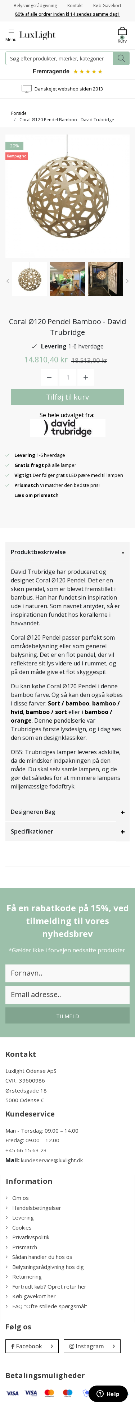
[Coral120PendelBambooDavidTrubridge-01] (29, 279)
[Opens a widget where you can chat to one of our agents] (108, 1394)
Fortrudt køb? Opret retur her (49, 1286)
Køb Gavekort (107, 6)
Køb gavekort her (34, 1296)
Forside (19, 113)
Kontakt (75, 6)
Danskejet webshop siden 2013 (69, 89)
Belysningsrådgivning (35, 6)
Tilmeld (67, 1016)
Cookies (22, 1227)
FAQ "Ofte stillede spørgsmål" (49, 1306)
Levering (23, 1217)
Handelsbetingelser (36, 1207)
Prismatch (24, 1247)
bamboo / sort (46, 712)
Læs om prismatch (36, 495)
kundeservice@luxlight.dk (52, 1160)
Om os (20, 1197)
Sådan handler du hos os (42, 1256)
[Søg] (121, 58)
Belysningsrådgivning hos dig (48, 1266)
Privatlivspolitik (30, 1237)
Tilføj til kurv (67, 397)
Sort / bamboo (68, 703)
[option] (30, 279)
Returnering (27, 1276)
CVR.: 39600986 (25, 1080)
